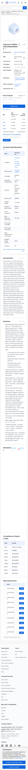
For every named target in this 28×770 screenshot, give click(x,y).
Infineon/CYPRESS (17, 171)
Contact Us (4, 654)
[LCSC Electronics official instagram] (2, 745)
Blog (2, 672)
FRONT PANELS (5, 719)
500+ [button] (4, 125)
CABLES (3, 716)
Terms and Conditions (7, 663)
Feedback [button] (4, 694)
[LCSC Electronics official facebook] (6, 745)
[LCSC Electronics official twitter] (15, 745)
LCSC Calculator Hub (20, 657)
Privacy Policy (5, 666)
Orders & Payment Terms (8, 688)
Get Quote (6, 140)
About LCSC (4, 651)
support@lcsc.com (10, 731)
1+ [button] (3, 119)
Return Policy (4, 682)
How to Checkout (6, 685)
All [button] (3, 149)
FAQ (2, 697)
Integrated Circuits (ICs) (17, 11)
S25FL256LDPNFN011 (12, 623)
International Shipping (7, 691)
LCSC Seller (4, 657)
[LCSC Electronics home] (10, 2)
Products (8, 11)
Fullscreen (14, 448)
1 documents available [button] (17, 85)
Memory (3, 12)
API (16, 654)
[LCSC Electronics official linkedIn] (11, 745)
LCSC (2, 713)
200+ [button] (4, 122)
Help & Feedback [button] (7, 249)
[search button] (25, 7)
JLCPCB (3, 710)
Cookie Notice (5, 669)
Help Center (4, 700)
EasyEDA (3, 708)
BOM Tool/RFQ (19, 651)
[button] (2, 3)
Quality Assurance (6, 660)
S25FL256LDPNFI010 (12, 588)
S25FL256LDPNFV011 (12, 618)
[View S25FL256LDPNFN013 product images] (14, 29)
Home (2, 11)
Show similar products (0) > (19, 250)
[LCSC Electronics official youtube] (19, 745)
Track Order (4, 679)
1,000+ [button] (4, 128)
